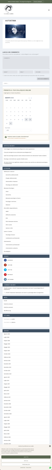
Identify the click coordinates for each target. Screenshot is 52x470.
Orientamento (7, 241)
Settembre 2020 (7, 413)
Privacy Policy (28, 467)
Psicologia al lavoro (10, 234)
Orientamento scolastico (12, 248)
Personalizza (26, 464)
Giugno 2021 (7, 383)
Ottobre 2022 (7, 354)
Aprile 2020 (6, 430)
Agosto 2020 (7, 417)
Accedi (5, 300)
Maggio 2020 (7, 427)
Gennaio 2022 (7, 360)
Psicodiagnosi (7, 251)
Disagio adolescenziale (11, 178)
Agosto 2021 (7, 377)
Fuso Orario (7, 127)
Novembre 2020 (7, 407)
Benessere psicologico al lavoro (13, 198)
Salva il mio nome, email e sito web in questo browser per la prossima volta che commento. (24, 75)
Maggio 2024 (7, 347)
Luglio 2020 (6, 420)
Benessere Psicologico (9, 188)
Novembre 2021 (7, 367)
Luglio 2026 (6, 337)
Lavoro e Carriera (8, 231)
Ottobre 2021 (7, 370)
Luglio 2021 (6, 380)
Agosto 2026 (7, 334)
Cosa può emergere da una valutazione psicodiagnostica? (17, 152)
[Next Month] (31, 98)
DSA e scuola (9, 224)
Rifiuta (26, 460)
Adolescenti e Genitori (9, 171)
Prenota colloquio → (38, 1)
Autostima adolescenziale (12, 174)
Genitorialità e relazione (11, 181)
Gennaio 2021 (7, 400)
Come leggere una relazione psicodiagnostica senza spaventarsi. (19, 149)
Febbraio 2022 (7, 357)
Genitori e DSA (9, 228)
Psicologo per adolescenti (12, 184)
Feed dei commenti (8, 307)
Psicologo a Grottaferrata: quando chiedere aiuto (16, 159)
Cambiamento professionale (12, 238)
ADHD (7, 211)
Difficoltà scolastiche (11, 214)
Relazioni (8, 204)
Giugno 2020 (7, 423)
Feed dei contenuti (8, 304)
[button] (50, 446)
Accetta (26, 457)
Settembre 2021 (7, 373)
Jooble (13, 319)
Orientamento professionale (12, 244)
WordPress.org (7, 310)
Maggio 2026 (7, 344)
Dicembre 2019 (7, 443)
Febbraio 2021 (7, 397)
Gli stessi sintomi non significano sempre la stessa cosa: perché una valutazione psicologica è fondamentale (26, 163)
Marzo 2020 (6, 433)
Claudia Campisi (8, 288)
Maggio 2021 (7, 387)
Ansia (7, 191)
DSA (7, 218)
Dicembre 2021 (7, 363)
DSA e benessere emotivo (12, 221)
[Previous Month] (29, 98)
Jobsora (13, 322)
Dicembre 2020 (7, 403)
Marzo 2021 (6, 393)
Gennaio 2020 (7, 440)
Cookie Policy (22, 467)
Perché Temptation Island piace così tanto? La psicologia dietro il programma (24, 288)
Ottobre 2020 (7, 410)
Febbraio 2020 (7, 437)
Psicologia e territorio (11, 201)
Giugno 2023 (7, 350)
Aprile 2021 (6, 390)
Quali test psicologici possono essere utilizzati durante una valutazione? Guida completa (25, 155)
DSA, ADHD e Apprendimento (10, 208)
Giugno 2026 (7, 340)
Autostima (8, 194)
